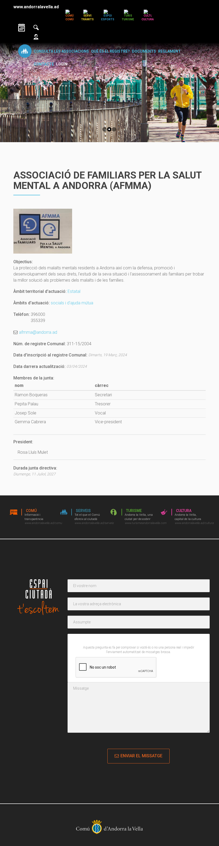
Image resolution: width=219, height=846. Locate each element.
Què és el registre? (110, 51)
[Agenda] (21, 27)
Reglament (169, 51)
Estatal (74, 291)
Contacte (44, 64)
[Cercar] (36, 27)
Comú (69, 19)
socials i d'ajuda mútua (72, 302)
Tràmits (87, 19)
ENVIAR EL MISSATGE (141, 755)
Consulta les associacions (61, 51)
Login (61, 64)
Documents (144, 51)
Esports (107, 19)
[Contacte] (36, 36)
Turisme (128, 19)
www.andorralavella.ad (36, 7)
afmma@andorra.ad (38, 332)
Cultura (148, 19)
